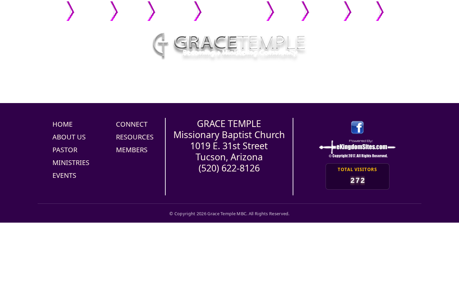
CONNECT (132, 124)
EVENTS (64, 175)
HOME (62, 124)
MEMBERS (132, 149)
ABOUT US (69, 136)
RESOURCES (135, 136)
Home (56, 7)
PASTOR (64, 149)
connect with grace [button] (232, 7)
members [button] (324, 7)
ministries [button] (172, 7)
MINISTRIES (70, 162)
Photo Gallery (287, 11)
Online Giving (363, 11)
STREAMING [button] (401, 7)
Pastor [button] (130, 7)
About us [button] (90, 7)
